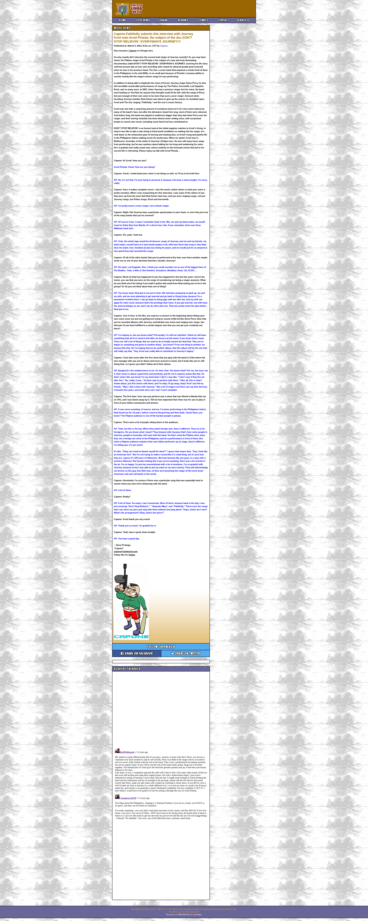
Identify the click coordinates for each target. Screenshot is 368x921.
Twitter (131, 555)
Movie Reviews (181, 909)
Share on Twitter (187, 653)
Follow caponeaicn (161, 646)
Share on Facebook (138, 653)
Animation (193, 909)
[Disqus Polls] (161, 709)
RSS (171, 912)
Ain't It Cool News (136, 8)
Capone (164, 46)
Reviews (183, 20)
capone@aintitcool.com (126, 551)
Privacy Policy (180, 912)
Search (242, 20)
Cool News (143, 20)
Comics (203, 20)
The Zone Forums (229, 909)
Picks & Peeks (166, 909)
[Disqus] (161, 783)
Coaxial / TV (153, 909)
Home (122, 20)
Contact (223, 20)
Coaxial (163, 20)
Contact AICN (193, 912)
